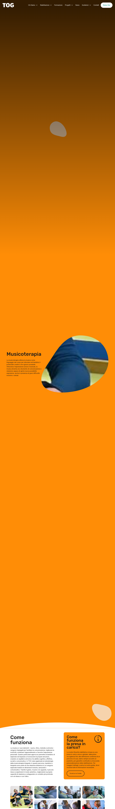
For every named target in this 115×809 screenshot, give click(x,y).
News (77, 5)
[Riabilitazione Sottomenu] (51, 5)
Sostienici (85, 5)
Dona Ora (106, 5)
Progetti (67, 5)
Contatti (96, 5)
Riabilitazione (44, 5)
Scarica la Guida (75, 773)
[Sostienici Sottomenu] (90, 5)
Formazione (58, 5)
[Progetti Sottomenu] (72, 5)
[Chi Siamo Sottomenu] (37, 5)
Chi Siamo (31, 5)
